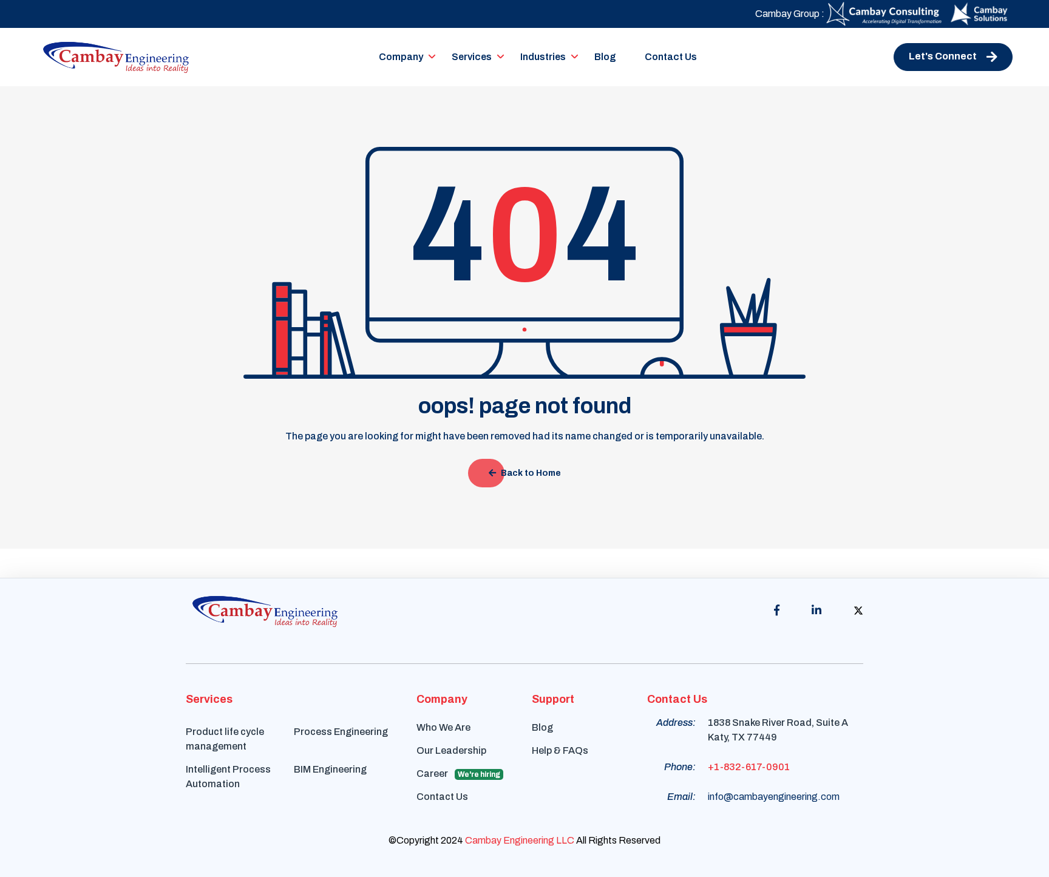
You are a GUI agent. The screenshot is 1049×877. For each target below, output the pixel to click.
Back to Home (531, 473)
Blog (605, 57)
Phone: (680, 767)
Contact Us (671, 57)
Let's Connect (943, 56)
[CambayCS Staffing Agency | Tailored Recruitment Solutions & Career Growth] (885, 13)
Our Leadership (451, 750)
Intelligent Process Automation (228, 776)
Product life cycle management (225, 738)
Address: (676, 722)
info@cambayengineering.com (774, 796)
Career (458, 773)
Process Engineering (341, 731)
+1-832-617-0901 (749, 767)
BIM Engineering (330, 769)
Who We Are (443, 727)
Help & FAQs (560, 750)
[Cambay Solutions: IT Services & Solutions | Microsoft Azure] (979, 13)
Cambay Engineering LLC (519, 840)
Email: (681, 796)
